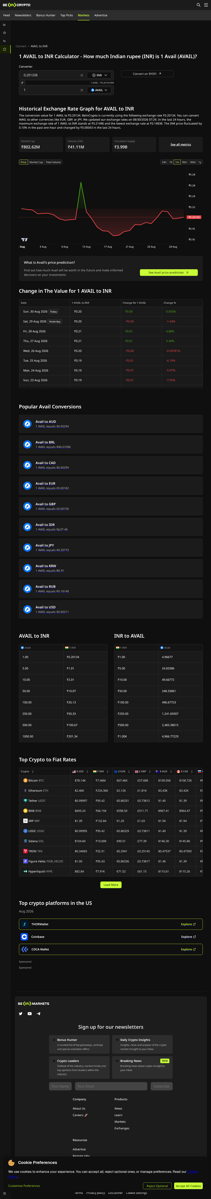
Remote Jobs (81, 1156)
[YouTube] (29, 1014)
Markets (83, 15)
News (118, 1108)
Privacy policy (95, 1193)
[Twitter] (20, 1014)
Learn (118, 1115)
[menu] (5, 36)
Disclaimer (115, 1193)
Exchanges (122, 1128)
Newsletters (23, 15)
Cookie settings (136, 1193)
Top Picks (66, 15)
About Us (79, 1108)
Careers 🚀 (80, 1115)
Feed (6, 15)
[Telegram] (38, 1014)
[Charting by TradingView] (24, 240)
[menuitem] (5, 24)
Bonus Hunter (45, 15)
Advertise (100, 15)
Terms (79, 1193)
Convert (21, 46)
